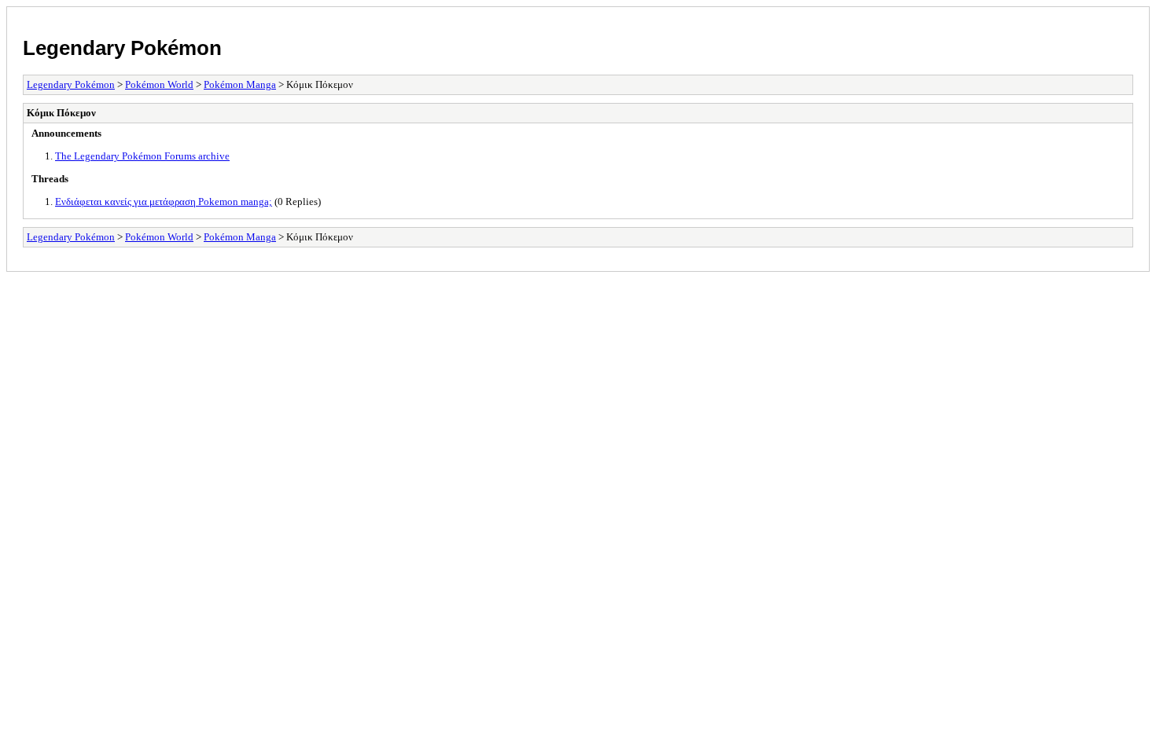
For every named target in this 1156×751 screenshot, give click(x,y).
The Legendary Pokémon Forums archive (142, 156)
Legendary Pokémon (122, 48)
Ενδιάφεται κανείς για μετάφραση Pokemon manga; (163, 201)
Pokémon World (159, 84)
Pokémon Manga (240, 84)
